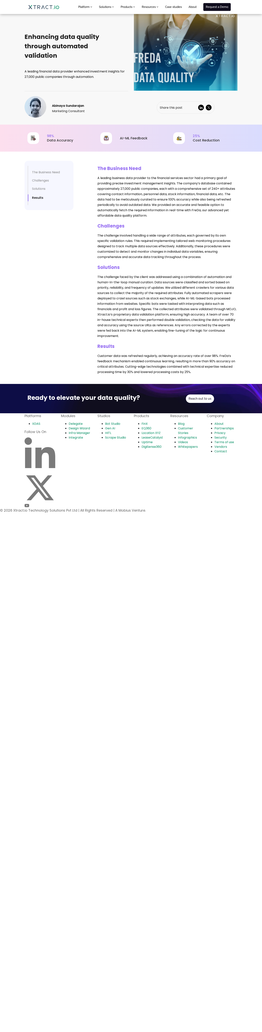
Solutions (105, 7)
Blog (181, 424)
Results (37, 198)
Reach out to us (200, 398)
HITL (108, 433)
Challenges (40, 180)
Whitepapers (188, 447)
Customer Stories (185, 430)
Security (220, 437)
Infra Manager (79, 433)
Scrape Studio (115, 437)
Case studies (173, 7)
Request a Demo (217, 7)
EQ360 (146, 428)
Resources (149, 7)
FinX (145, 424)
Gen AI (110, 428)
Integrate (76, 437)
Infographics (187, 437)
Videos (183, 442)
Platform (84, 7)
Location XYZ (151, 433)
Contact (220, 451)
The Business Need (46, 172)
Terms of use (224, 442)
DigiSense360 (151, 447)
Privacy (220, 433)
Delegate (76, 424)
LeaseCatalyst (152, 437)
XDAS (36, 424)
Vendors (220, 447)
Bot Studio (112, 424)
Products (127, 7)
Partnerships (224, 428)
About (193, 7)
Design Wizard (79, 428)
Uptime (147, 442)
